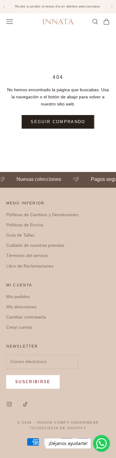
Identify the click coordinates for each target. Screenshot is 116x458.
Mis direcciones (21, 306)
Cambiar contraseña (26, 317)
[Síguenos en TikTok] (25, 404)
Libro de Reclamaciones (30, 265)
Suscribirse (33, 381)
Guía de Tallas (20, 235)
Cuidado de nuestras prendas (35, 245)
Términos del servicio (27, 255)
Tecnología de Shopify (58, 428)
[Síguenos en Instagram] (9, 404)
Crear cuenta (19, 327)
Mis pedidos (18, 296)
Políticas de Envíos (24, 224)
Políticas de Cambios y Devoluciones (42, 214)
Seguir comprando (58, 121)
